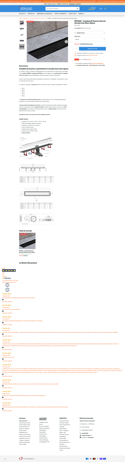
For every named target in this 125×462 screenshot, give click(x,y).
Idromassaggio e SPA (44, 441)
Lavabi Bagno (42, 436)
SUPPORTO (63, 418)
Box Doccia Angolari (44, 426)
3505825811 (75, 3)
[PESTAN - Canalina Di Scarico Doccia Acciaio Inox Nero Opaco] (27, 241)
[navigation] (22, 22)
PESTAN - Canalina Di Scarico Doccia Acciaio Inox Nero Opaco (27, 251)
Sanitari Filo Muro (43, 438)
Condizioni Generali (64, 420)
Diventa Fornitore (63, 446)
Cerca (77, 8)
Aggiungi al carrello (92, 48)
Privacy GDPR (62, 438)
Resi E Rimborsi (63, 428)
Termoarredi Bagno (43, 439)
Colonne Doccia (43, 434)
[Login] (101, 8)
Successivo (7, 289)
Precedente (7, 285)
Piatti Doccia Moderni (44, 428)
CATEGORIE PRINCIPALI (43, 419)
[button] (78, 47)
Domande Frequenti (64, 422)
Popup (30, 254)
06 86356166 (85, 433)
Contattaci (61, 444)
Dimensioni (77, 36)
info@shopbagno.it (86, 435)
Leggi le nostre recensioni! (49, 1)
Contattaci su (88, 437)
